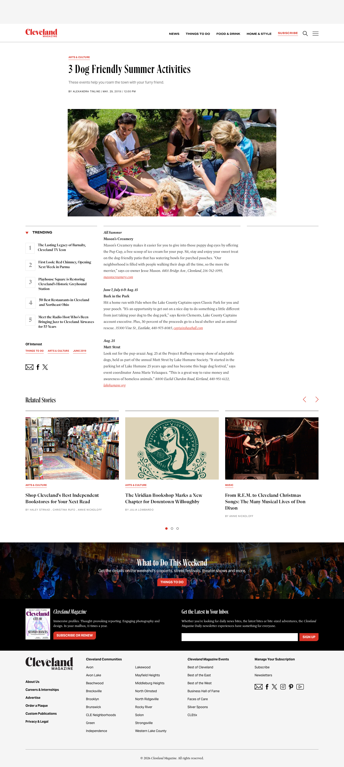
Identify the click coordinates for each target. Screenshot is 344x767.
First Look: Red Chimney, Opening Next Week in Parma (64, 265)
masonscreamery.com (118, 277)
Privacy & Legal (36, 721)
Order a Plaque (36, 706)
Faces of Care (198, 699)
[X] (274, 686)
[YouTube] (300, 686)
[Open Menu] (316, 34)
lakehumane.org (115, 385)
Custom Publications (41, 714)
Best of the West (200, 683)
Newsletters (263, 675)
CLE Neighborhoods (101, 715)
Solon (139, 715)
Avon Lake (93, 675)
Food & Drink (228, 34)
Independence (96, 731)
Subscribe (288, 33)
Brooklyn (92, 699)
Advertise (32, 698)
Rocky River (143, 707)
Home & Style (259, 34)
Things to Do (198, 34)
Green (90, 723)
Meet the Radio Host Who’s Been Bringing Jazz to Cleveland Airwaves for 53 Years (66, 322)
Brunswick (93, 707)
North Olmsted (146, 691)
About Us (32, 682)
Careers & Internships (42, 690)
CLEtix (192, 715)
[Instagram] (283, 686)
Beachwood (95, 683)
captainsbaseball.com (188, 328)
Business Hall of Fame (204, 691)
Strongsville (144, 723)
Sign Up (309, 637)
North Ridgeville (147, 699)
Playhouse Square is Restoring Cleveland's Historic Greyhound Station (62, 284)
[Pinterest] (291, 686)
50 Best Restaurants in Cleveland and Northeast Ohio (64, 302)
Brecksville (94, 691)
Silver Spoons (198, 707)
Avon (89, 667)
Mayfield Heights (147, 675)
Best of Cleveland (200, 667)
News (174, 34)
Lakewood (142, 667)
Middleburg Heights (149, 683)
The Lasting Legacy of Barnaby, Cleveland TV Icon (62, 247)
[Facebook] (267, 686)
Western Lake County (150, 731)
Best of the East (199, 675)
